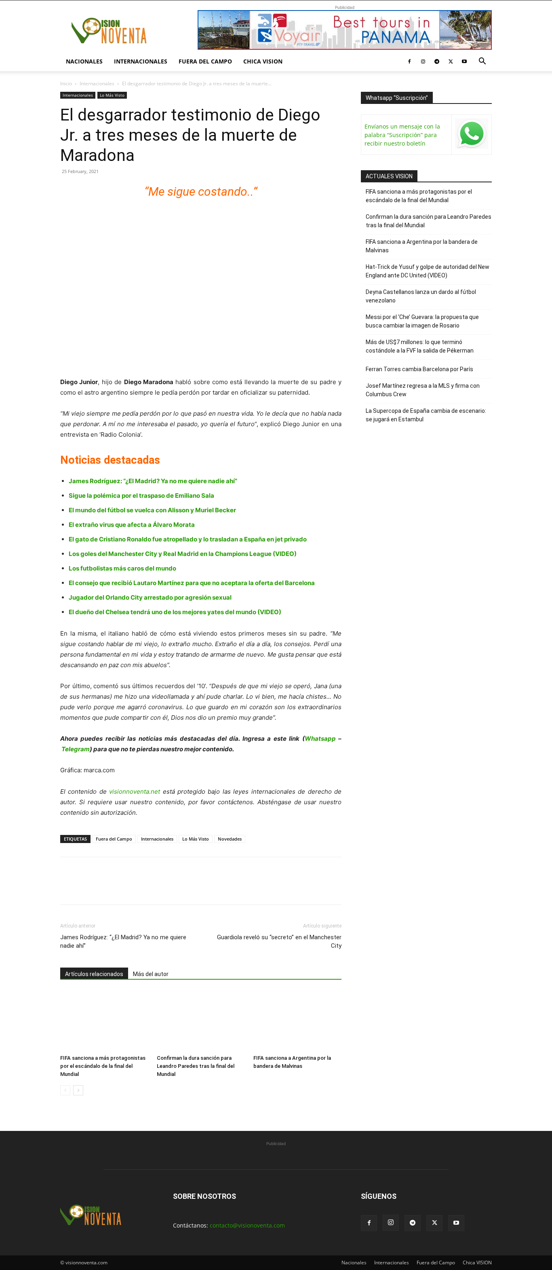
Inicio (66, 83)
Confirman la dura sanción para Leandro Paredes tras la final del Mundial (195, 1066)
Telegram (75, 749)
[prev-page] (65, 1090)
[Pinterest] (105, 888)
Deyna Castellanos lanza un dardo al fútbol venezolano (421, 296)
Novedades (230, 839)
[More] (161, 888)
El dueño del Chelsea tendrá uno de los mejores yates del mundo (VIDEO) (175, 612)
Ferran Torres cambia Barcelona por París (419, 369)
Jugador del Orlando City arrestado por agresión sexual (150, 597)
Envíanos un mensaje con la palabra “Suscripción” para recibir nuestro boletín (402, 135)
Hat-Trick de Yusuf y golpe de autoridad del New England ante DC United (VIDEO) (427, 271)
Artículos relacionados (94, 974)
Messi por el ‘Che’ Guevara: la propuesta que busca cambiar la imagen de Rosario (422, 321)
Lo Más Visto (112, 95)
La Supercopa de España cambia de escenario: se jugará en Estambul (426, 415)
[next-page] (78, 1090)
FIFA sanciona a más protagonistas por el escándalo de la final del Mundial (102, 1066)
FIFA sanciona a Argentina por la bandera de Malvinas (422, 246)
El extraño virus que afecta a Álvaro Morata (132, 524)
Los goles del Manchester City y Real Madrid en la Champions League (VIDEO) (183, 554)
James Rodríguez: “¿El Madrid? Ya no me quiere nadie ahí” (153, 481)
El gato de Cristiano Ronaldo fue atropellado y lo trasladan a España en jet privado (188, 539)
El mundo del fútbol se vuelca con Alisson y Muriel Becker (152, 510)
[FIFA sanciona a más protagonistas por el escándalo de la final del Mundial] (104, 1021)
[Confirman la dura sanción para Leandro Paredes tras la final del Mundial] (201, 1021)
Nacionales (84, 61)
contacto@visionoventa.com (247, 1225)
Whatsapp (320, 738)
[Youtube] (464, 61)
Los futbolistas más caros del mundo (122, 568)
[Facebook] (409, 61)
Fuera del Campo (205, 61)
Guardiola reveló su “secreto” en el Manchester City (279, 941)
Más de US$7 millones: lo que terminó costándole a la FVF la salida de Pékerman (420, 346)
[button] (482, 62)
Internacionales (140, 61)
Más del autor (151, 974)
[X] (451, 61)
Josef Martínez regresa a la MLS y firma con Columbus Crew (423, 389)
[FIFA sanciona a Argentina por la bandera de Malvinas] (297, 1021)
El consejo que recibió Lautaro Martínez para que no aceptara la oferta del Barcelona (192, 583)
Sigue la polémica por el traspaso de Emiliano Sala (141, 495)
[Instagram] (423, 61)
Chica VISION (262, 61)
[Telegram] (437, 61)
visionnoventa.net (134, 791)
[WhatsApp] (124, 888)
